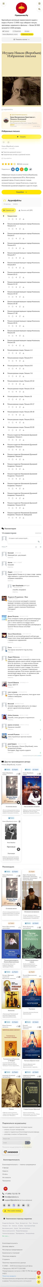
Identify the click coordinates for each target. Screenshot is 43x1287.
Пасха (17, 1223)
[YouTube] (23, 1205)
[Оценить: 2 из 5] (5, 164)
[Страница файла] (19, 219)
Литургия (5, 1226)
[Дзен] (18, 1205)
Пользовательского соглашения (20, 1281)
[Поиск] (39, 9)
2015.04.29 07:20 (22, 692)
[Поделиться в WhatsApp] (26, 169)
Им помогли (6, 1177)
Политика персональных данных (14, 1263)
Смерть (16, 1228)
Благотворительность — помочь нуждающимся (19, 1165)
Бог (10, 1226)
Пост (30, 1223)
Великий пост (24, 1223)
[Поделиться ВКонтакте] (13, 169)
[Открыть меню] (3, 3)
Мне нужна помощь (14, 1211)
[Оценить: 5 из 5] (14, 164)
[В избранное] (4, 142)
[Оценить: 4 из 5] (11, 164)
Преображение (20, 1233)
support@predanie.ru (18, 1200)
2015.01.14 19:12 (24, 725)
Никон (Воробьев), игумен (10, 146)
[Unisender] (10, 1152)
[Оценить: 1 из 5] (3, 164)
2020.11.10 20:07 (17, 562)
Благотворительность (11, 1160)
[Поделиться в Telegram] (17, 169)
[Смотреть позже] (12, 219)
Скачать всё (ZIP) (27, 210)
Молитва (35, 1223)
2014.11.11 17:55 (22, 744)
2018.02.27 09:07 (18, 587)
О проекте (6, 1259)
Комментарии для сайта (32, 755)
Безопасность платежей (10, 1253)
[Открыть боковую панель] (39, 3)
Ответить (10, 557)
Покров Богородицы (22, 1231)
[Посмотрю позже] (18, 769)
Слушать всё (10, 210)
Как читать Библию (24, 1228)
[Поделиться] (16, 219)
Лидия (28, 585)
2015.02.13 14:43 (19, 703)
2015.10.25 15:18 (26, 634)
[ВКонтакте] (4, 1205)
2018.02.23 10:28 (18, 572)
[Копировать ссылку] (30, 169)
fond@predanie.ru (12, 1197)
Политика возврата (9, 1256)
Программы (6, 1181)
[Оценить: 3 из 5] (8, 164)
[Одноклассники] (28, 1205)
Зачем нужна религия (8, 1231)
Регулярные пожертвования (12, 1250)
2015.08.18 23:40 (17, 647)
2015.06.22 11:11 (24, 682)
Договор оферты (8, 1246)
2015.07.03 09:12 (25, 657)
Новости (5, 1171)
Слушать (23, 137)
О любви (20, 1226)
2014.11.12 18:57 (25, 734)
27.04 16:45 (18, 553)
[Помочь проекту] (39, 1273)
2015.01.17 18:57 (24, 715)
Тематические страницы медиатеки (19, 1219)
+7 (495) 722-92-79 (12, 1194)
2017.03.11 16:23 (13, 598)
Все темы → (5, 1236)
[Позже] (8, 142)
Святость (14, 1226)
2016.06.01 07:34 (24, 616)
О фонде (5, 1168)
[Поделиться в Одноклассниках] (22, 169)
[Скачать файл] (23, 219)
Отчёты (5, 1174)
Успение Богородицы (8, 1233)
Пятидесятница (30, 1233)
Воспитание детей (7, 1228)
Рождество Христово (8, 1223)
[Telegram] (9, 1205)
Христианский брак (29, 1226)
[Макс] (14, 1205)
